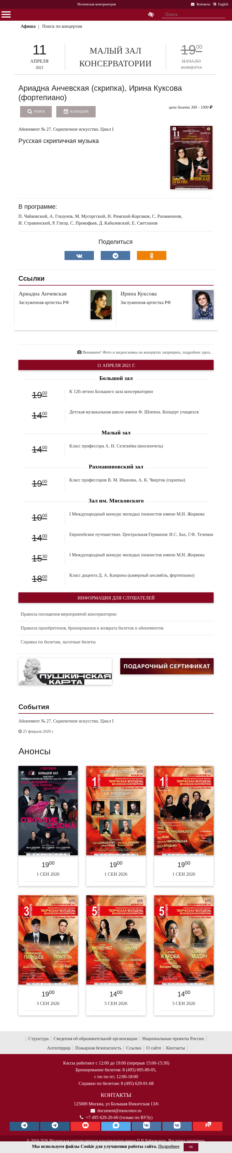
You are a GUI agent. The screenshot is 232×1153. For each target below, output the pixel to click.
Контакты (175, 1048)
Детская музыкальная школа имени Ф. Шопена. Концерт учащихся (134, 411)
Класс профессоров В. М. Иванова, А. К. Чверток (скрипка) (127, 480)
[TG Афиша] (55, 1126)
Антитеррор (58, 1048)
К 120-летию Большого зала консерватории (111, 391)
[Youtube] (85, 1126)
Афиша (28, 26)
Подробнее (169, 1146)
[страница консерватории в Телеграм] (24, 1126)
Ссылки (133, 1048)
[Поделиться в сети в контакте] (79, 255)
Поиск (39, 111)
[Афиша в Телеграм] (207, 1126)
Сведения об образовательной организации (95, 1038)
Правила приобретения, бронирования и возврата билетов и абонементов (92, 628)
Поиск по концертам (62, 26)
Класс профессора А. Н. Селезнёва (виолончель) (116, 446)
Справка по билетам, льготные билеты (58, 641)
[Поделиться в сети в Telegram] (115, 255)
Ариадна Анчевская (42, 293)
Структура (38, 1038)
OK (191, 1146)
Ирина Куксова (139, 293)
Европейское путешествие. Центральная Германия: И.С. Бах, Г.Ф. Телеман (141, 534)
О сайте (153, 1048)
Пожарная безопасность (98, 1048)
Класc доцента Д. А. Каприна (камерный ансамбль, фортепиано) (131, 575)
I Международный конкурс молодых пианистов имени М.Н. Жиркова (137, 514)
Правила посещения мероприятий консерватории (69, 614)
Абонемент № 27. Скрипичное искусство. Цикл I (65, 721)
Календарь (79, 111)
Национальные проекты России (173, 1038)
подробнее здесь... (198, 352)
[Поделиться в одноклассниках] (151, 255)
